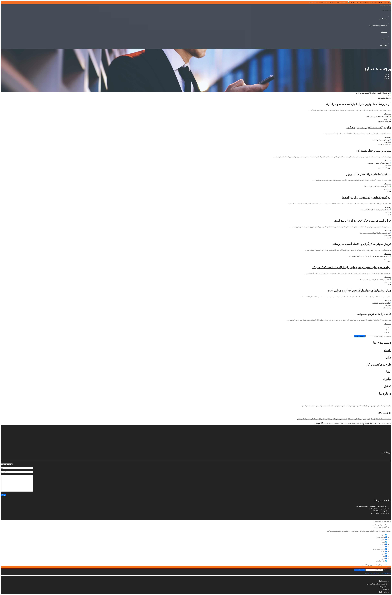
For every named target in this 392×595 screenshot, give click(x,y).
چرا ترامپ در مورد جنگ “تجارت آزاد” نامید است (362, 220)
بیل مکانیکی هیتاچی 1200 (310, 419)
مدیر (385, 95)
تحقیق (389, 261)
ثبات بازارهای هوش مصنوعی (374, 313)
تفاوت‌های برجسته (379, 527)
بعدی (385, 332)
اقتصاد (389, 238)
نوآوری (389, 191)
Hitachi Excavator (381, 419)
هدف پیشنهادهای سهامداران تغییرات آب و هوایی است (359, 290)
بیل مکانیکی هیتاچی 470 (340, 419)
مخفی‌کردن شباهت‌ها (378, 525)
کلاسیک (319, 422)
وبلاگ (385, 76)
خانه (386, 74)
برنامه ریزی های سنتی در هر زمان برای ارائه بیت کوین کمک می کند (351, 267)
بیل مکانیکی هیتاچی (369, 419)
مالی (345, 423)
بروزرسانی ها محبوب (384, 98)
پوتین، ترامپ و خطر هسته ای (374, 150)
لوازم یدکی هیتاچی (352, 423)
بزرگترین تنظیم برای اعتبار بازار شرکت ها (366, 197)
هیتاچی (326, 423)
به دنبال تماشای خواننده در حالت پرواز (368, 174)
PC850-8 (389, 419)
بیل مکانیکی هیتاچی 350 (355, 419)
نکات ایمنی (330, 423)
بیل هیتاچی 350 (377, 423)
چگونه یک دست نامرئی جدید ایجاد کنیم (368, 127)
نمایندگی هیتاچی (338, 423)
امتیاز (389, 214)
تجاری (371, 423)
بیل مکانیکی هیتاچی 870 (325, 419)
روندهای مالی (387, 307)
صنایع (365, 422)
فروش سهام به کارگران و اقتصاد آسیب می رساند (362, 243)
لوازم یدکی (359, 423)
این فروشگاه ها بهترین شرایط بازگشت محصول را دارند (358, 104)
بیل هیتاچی (384, 423)
